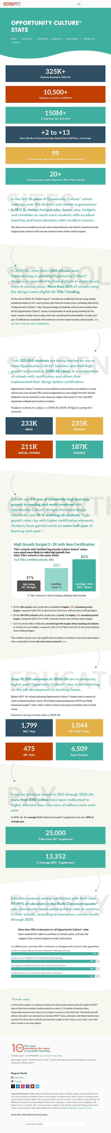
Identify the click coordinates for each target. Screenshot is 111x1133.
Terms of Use (45, 1056)
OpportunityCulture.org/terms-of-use (77, 1108)
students (42, 39)
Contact (18, 1082)
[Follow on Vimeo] (37, 1086)
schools (26, 39)
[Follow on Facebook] (28, 1086)
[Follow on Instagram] (23, 1086)
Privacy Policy (56, 1056)
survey (16, 42)
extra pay (89, 39)
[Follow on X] (13, 1086)
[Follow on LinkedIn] (18, 1086)
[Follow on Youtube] (32, 1086)
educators (72, 39)
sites (13, 39)
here (64, 641)
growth (57, 39)
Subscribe (18, 1078)
